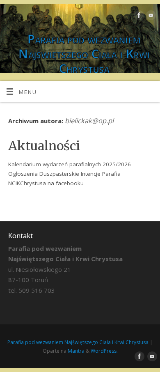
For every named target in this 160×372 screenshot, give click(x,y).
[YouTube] (150, 16)
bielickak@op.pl (89, 120)
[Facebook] (138, 16)
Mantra (76, 350)
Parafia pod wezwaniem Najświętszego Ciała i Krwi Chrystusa (83, 54)
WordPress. (104, 350)
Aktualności (44, 146)
